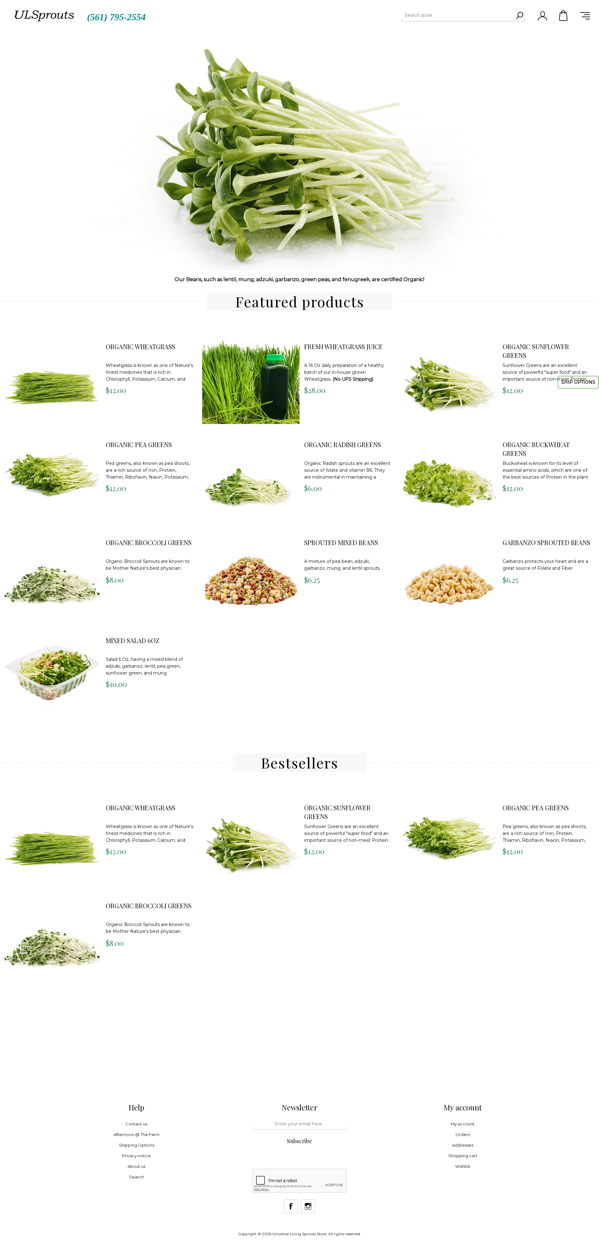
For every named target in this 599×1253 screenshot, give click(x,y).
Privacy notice (136, 1155)
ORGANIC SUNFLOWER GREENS (536, 350)
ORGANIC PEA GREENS (139, 444)
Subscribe (299, 1141)
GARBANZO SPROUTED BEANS (546, 542)
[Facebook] (291, 1206)
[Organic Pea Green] (52, 476)
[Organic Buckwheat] (449, 476)
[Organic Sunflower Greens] (449, 378)
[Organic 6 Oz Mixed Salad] (52, 672)
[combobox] (458, 15)
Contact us (136, 1123)
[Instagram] (308, 1206)
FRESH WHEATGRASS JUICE (343, 346)
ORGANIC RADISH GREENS (342, 444)
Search (519, 15)
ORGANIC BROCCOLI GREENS (149, 542)
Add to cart (40, 329)
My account (463, 1123)
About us (136, 1166)
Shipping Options (136, 1145)
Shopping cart (563, 16)
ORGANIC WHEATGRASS (140, 346)
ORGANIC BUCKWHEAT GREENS (536, 448)
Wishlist (462, 1166)
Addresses (462, 1145)
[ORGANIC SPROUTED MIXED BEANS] (251, 574)
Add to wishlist (45, 345)
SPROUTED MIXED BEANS (341, 542)
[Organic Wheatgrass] (52, 378)
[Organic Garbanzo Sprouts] (449, 574)
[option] (299, 150)
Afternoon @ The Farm (136, 1134)
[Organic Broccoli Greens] (52, 574)
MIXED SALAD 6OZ (132, 640)
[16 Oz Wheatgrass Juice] (251, 378)
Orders (462, 1134)
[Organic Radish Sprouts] (251, 476)
